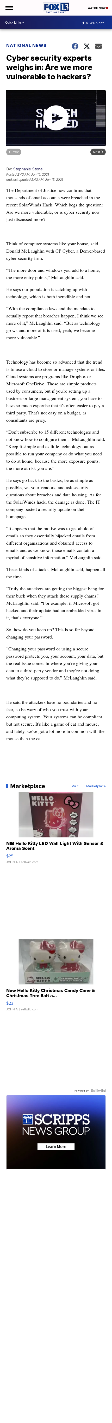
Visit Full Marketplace (89, 786)
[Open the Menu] (9, 7)
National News (26, 45)
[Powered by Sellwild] (98, 1090)
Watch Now (97, 8)
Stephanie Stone (28, 168)
